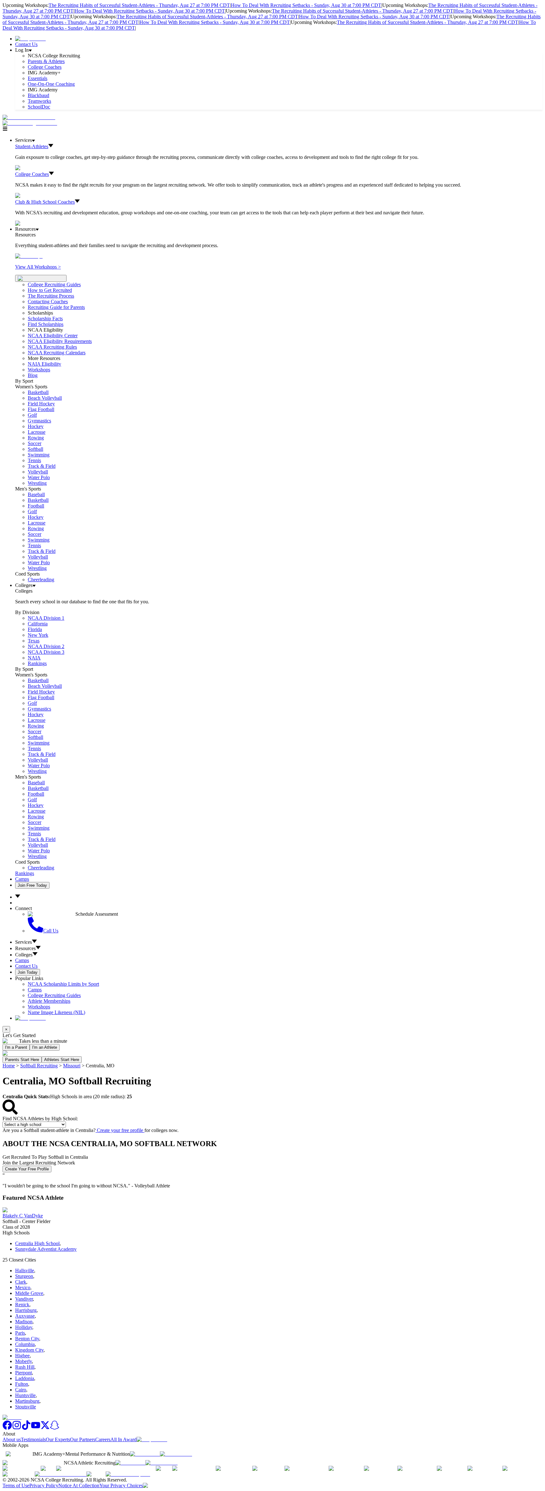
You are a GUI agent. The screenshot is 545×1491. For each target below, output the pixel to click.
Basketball (38, 392)
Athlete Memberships (49, 1001)
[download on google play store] (177, 1454)
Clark (20, 1282)
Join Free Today (32, 885)
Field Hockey (41, 403)
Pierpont (23, 1372)
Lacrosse (36, 432)
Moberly (23, 1361)
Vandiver (24, 1299)
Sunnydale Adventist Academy (46, 1249)
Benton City (27, 1338)
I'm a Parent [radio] (16, 1047)
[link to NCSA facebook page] (7, 1428)
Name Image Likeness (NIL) (56, 1012)
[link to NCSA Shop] (30, 38)
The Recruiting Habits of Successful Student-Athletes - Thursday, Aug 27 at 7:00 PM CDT (139, 5)
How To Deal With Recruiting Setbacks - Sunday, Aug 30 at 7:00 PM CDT (306, 5)
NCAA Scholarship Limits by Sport (63, 984)
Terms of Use (16, 1485)
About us (12, 1439)
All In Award (123, 1439)
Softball (35, 449)
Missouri (71, 1065)
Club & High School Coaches (45, 202)
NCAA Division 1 (46, 618)
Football (36, 505)
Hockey (36, 426)
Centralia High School (37, 1243)
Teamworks (39, 101)
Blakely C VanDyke (23, 1215)
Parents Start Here (22, 1059)
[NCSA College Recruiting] (31, 123)
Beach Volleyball (45, 398)
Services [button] (23, 942)
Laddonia (24, 1378)
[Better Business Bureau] (60, 1474)
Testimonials (33, 1439)
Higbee (22, 1355)
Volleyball (38, 471)
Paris (20, 1333)
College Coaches (45, 67)
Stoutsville (25, 1406)
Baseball (36, 494)
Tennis (34, 460)
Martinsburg (27, 1401)
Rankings (37, 663)
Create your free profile (120, 1130)
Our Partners (82, 1439)
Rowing (36, 437)
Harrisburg (26, 1310)
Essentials (37, 78)
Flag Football (41, 409)
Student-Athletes (31, 146)
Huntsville (25, 1395)
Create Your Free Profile (27, 1169)
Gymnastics (39, 420)
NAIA (34, 657)
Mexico (22, 1287)
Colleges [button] (23, 954)
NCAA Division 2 (46, 646)
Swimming (39, 454)
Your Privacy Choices (121, 1485)
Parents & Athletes (46, 61)
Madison (23, 1321)
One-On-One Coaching (51, 84)
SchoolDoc (39, 106)
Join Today (28, 972)
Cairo (20, 1389)
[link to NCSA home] (12, 1417)
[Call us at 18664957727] (29, 117)
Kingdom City (29, 1350)
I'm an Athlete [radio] (44, 1047)
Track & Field (42, 466)
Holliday (23, 1327)
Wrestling (37, 483)
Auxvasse (25, 1316)
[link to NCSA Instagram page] (16, 1428)
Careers (102, 1439)
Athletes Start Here (61, 1059)
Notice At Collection (78, 1485)
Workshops (39, 1006)
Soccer (34, 443)
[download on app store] (145, 1454)
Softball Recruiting (39, 1065)
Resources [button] (25, 948)
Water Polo (39, 477)
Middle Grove (29, 1293)
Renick (22, 1304)
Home (9, 1065)
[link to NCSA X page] (45, 1428)
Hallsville (24, 1270)
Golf (32, 415)
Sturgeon (24, 1276)
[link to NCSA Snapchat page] (54, 1428)
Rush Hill (24, 1367)
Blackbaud (38, 95)
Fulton (21, 1384)
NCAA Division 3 (46, 652)
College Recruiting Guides (54, 284)
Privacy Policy (43, 1485)
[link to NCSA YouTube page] (35, 1428)
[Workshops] (29, 256)
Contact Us (26, 44)
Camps (22, 879)
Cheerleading (41, 579)
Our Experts (58, 1439)
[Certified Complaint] (128, 1474)
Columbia (25, 1344)
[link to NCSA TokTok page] (26, 1428)
